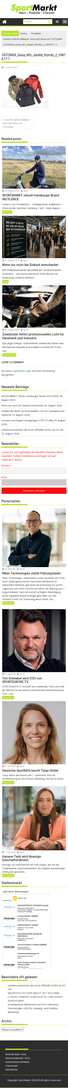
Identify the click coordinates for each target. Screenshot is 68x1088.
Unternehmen (9, 355)
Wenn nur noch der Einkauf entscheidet (22, 405)
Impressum (11, 1065)
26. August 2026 (11, 260)
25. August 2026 (11, 329)
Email (4, 477)
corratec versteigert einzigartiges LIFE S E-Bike (27, 420)
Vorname (6, 465)
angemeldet (19, 370)
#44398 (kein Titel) (15, 1054)
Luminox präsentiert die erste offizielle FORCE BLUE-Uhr (32, 429)
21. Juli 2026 (9, 766)
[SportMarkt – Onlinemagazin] (4, 21)
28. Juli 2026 (9, 569)
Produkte (7, 212)
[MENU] (64, 21)
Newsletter (11, 1069)
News (5, 281)
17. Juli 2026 (9, 852)
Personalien (8, 603)
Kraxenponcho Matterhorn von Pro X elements (33, 1004)
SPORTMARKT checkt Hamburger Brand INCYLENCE (30, 396)
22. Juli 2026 (9, 674)
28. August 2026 (11, 190)
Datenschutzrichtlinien (17, 1061)
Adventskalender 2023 (17, 1058)
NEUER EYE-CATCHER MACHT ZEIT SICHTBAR (33, 993)
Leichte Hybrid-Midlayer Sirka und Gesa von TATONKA (16, 123)
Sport (25, 190)
